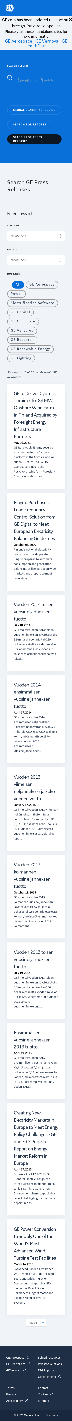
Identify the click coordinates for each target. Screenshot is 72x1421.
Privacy (11, 1394)
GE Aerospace (18, 41)
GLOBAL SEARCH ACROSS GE (34, 110)
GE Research (22, 340)
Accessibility (17, 1401)
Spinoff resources (49, 1357)
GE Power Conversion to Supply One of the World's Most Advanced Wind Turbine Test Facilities (35, 1244)
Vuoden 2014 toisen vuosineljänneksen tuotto (34, 612)
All (18, 284)
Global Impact (49, 1377)
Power (16, 294)
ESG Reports (46, 1370)
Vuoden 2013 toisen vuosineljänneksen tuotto (34, 959)
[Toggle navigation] (60, 8)
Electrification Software (32, 303)
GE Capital (20, 312)
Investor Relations (50, 1364)
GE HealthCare (45, 43)
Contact (43, 1388)
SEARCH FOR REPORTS (29, 124)
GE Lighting (21, 358)
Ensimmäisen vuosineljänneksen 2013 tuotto (32, 1040)
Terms (10, 1388)
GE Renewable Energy (30, 349)
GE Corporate (23, 321)
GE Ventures (22, 330)
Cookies (45, 1394)
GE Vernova (47, 41)
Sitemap (43, 1401)
